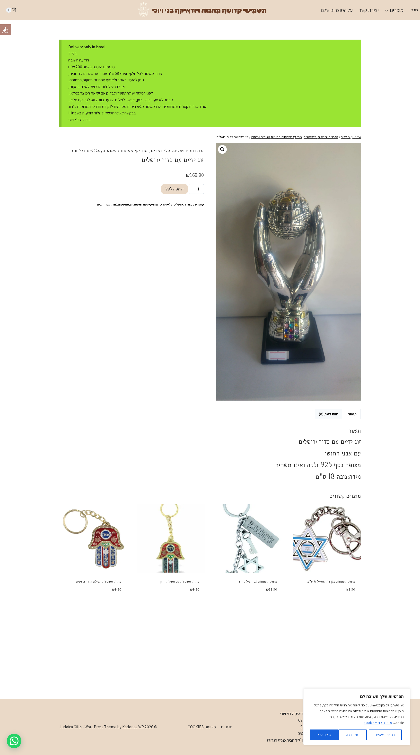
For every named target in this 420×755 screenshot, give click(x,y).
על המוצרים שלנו (337, 10)
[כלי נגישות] (5, 29)
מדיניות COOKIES (202, 726)
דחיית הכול (353, 735)
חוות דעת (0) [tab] (328, 414)
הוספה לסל (175, 189)
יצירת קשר (369, 10)
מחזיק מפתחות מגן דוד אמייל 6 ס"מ (331, 581)
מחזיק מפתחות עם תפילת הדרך (257, 581)
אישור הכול (324, 735)
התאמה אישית (385, 735)
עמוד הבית (103, 204)
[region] (356, 716)
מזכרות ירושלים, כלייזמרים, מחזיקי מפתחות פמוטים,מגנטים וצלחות (138, 150)
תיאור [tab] (352, 414)
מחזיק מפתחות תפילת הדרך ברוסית (98, 581)
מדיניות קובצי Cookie (378, 723)
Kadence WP (133, 726)
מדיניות (226, 726)
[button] (222, 149)
